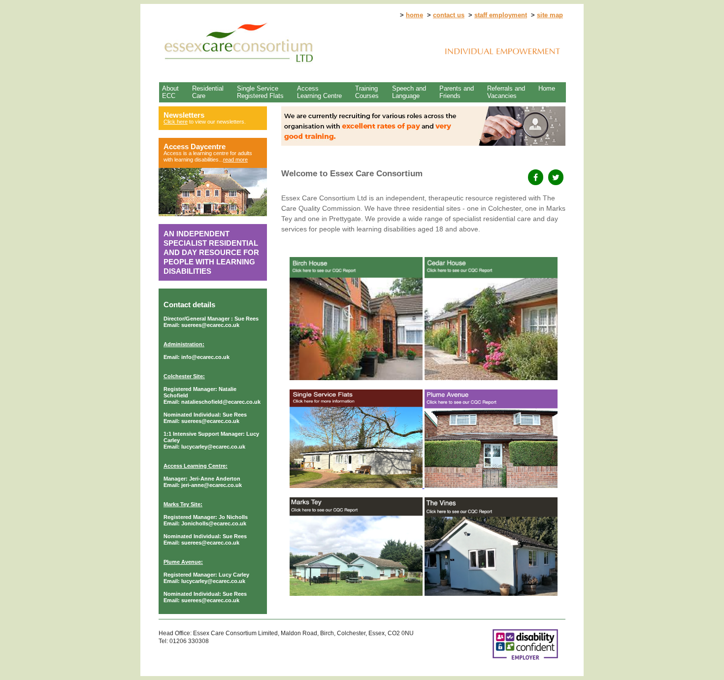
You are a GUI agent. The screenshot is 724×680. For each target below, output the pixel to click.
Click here (176, 122)
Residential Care (208, 92)
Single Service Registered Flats (260, 92)
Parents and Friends (456, 92)
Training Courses (367, 92)
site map (550, 15)
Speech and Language (409, 92)
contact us (448, 15)
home (414, 15)
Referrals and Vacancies (506, 92)
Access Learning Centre (319, 92)
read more (235, 159)
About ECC (170, 92)
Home (546, 88)
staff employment (500, 15)
